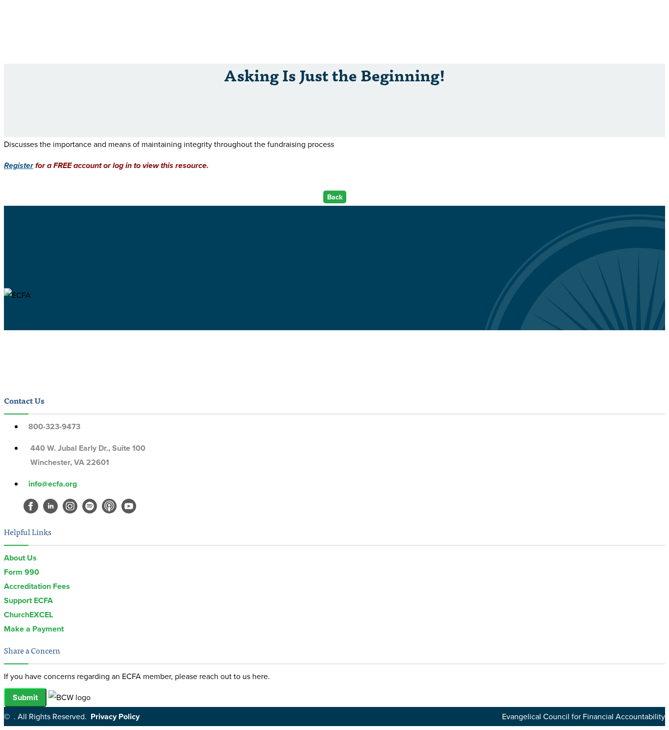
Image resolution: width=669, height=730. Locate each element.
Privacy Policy (115, 716)
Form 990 (21, 572)
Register (18, 165)
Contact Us (24, 400)
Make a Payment (34, 628)
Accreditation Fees (37, 586)
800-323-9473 (54, 426)
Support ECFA (28, 600)
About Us (20, 557)
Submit (25, 697)
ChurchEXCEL (28, 614)
